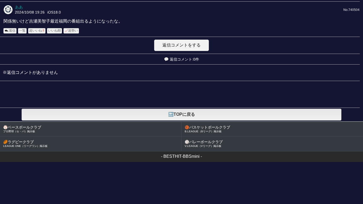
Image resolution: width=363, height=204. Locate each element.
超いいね (36, 30)
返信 (12, 30)
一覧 (22, 30)
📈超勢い (71, 30)
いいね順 (54, 30)
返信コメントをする (181, 45)
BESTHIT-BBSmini (181, 156)
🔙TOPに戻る (181, 114)
